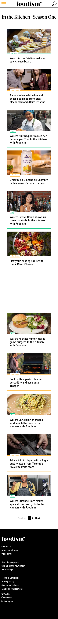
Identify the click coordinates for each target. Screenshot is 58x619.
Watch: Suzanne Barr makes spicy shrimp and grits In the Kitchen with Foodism (27, 504)
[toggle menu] (3, 4)
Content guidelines (10, 585)
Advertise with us (9, 550)
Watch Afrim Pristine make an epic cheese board (28, 59)
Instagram (8, 601)
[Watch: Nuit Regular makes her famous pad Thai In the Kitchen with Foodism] (29, 122)
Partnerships (7, 569)
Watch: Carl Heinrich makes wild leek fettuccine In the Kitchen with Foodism (26, 423)
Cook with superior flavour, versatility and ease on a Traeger (26, 382)
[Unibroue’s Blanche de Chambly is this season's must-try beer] (29, 163)
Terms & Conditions (10, 577)
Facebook (8, 597)
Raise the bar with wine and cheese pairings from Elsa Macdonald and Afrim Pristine (27, 99)
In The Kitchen (15, 90)
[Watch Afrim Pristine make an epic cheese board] (29, 41)
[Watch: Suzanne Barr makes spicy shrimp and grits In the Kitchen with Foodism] (29, 487)
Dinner (13, 131)
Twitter (7, 594)
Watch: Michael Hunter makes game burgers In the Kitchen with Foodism (27, 342)
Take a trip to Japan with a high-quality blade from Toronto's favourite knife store (29, 463)
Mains (12, 334)
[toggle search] (54, 4)
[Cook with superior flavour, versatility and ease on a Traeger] (29, 366)
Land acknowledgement (11, 588)
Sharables (14, 53)
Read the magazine (10, 562)
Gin (12, 212)
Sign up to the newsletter (13, 565)
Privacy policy (7, 581)
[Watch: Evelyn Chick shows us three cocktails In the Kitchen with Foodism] (29, 204)
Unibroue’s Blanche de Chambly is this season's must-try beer (29, 181)
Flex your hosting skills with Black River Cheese (27, 262)
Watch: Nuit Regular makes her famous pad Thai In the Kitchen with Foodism (28, 139)
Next (37, 518)
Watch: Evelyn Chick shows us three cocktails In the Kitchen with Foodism (28, 220)
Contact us (6, 546)
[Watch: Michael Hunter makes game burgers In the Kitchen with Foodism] (29, 325)
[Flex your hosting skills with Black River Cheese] (29, 244)
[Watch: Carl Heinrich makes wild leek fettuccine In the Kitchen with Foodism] (29, 406)
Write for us (6, 553)
